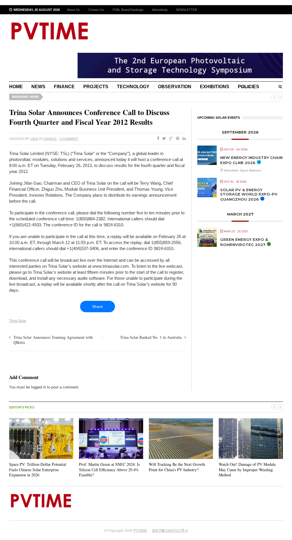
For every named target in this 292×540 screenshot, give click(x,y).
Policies (248, 86)
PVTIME (140, 530)
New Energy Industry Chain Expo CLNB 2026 (251, 160)
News (38, 86)
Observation (174, 86)
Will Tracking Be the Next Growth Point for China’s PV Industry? (177, 467)
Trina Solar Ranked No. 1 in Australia (151, 337)
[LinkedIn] (183, 139)
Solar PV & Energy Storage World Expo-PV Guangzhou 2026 (248, 195)
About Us (73, 9)
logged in (38, 387)
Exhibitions (214, 86)
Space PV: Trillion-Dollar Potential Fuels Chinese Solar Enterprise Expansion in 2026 (37, 469)
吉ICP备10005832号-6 (170, 530)
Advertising (159, 9)
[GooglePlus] (170, 139)
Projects (95, 86)
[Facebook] (157, 139)
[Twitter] (163, 139)
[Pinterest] (176, 139)
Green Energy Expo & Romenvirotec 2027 (244, 242)
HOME (16, 86)
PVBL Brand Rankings (128, 9)
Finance (64, 86)
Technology (133, 86)
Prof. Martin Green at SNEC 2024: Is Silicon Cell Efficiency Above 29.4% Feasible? (109, 469)
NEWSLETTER (186, 9)
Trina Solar (17, 321)
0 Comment (69, 138)
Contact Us (96, 9)
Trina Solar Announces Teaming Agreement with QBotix (53, 340)
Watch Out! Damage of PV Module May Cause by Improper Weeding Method (247, 469)
